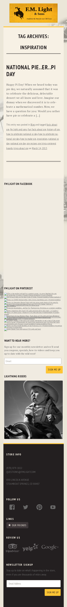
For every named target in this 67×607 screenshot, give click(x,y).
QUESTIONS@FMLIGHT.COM (21, 472)
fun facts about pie (37, 129)
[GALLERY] (33, 438)
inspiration (42, 139)
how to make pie (28, 139)
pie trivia (42, 143)
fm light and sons (18, 129)
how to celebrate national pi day (21, 134)
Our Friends (19, 525)
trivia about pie (21, 148)
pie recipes (32, 143)
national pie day (18, 143)
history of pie (53, 129)
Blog (33, 124)
